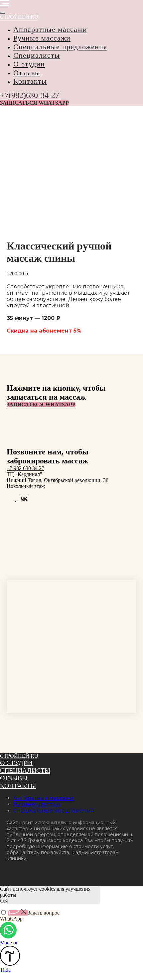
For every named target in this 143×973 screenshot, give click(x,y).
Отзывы (26, 72)
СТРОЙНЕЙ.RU (19, 756)
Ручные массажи (42, 38)
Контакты (30, 81)
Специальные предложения (60, 47)
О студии (29, 64)
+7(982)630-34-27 (29, 95)
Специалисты (36, 55)
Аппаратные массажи (50, 29)
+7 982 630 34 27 (25, 468)
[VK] (24, 501)
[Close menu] (2, 13)
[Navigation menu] (4, 3)
